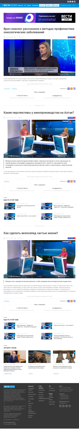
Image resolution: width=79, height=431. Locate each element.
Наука (29, 405)
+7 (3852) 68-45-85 (63, 397)
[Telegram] (72, 1)
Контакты (41, 394)
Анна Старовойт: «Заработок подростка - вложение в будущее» (64, 206)
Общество (40, 74)
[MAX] (74, 1)
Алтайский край (64, 74)
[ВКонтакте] (68, 1)
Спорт (40, 276)
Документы (42, 400)
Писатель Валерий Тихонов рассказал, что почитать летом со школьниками (63, 337)
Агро (29, 401)
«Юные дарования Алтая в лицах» (32, 411)
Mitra (15, 424)
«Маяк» (51, 399)
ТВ (25, 5)
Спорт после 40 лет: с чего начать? (26, 216)
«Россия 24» (52, 390)
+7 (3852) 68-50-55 (63, 395)
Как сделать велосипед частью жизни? (26, 206)
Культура (40, 156)
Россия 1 (42, 5)
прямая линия (7, 373)
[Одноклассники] (70, 1)
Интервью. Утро (64, 156)
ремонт (31, 373)
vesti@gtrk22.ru (63, 403)
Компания (35, 5)
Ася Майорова (16, 156)
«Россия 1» (51, 388)
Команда (41, 392)
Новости (20, 5)
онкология (7, 88)
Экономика (31, 398)
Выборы (56, 5)
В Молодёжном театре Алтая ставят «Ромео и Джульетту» (62, 216)
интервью (14, 88)
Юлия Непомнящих (16, 74)
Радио (29, 5)
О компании (42, 390)
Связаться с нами (66, 5)
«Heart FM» (51, 404)
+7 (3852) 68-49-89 (63, 398)
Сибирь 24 (49, 5)
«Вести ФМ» (52, 402)
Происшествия (32, 394)
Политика (30, 396)
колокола (56, 373)
